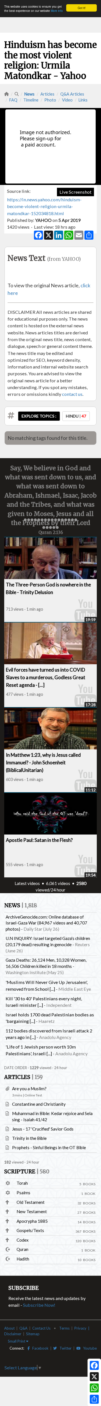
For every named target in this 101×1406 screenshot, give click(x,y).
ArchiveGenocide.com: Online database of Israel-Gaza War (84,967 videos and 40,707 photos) (46, 923)
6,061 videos (58, 883)
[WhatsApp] (94, 1388)
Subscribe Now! (39, 1305)
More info (57, 10)
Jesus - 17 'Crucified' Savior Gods (43, 1128)
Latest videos (27, 883)
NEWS (20, 905)
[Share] (94, 1399)
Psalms (23, 1192)
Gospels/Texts (30, 1230)
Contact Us (41, 1328)
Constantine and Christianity (39, 1104)
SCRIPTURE (26, 1171)
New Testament (32, 1211)
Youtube (89, 1348)
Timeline (30, 100)
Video (67, 100)
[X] (94, 1376)
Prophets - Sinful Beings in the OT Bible (49, 1147)
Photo (50, 100)
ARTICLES (23, 1077)
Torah (22, 1183)
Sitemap (33, 1334)
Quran (22, 1249)
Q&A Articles (72, 94)
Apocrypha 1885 (32, 1221)
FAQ (13, 100)
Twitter (64, 1348)
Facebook (39, 1348)
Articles (47, 94)
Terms (64, 1328)
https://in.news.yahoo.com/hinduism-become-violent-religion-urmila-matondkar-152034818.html (44, 206)
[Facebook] (94, 1365)
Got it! (82, 8)
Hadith (23, 1258)
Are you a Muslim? (29, 1088)
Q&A (23, 1328)
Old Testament (31, 1202)
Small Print (17, 1341)
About (9, 1328)
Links (83, 100)
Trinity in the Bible (29, 1138)
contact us (72, 394)
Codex (23, 1239)
